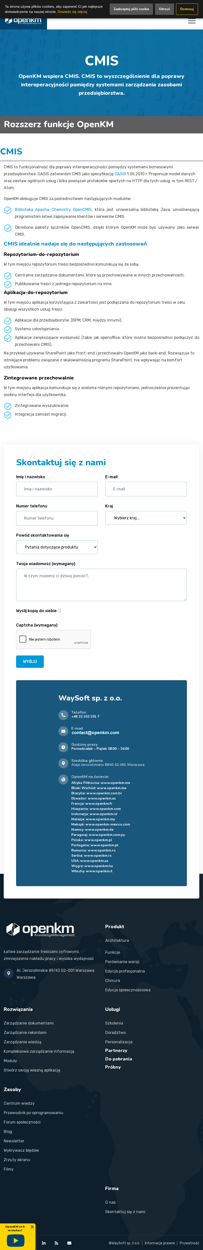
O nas (110, 1202)
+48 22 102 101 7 (85, 716)
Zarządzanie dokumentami (29, 1023)
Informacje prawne (160, 1243)
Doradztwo (115, 1032)
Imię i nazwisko (30, 477)
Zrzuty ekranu (17, 1159)
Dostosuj (187, 9)
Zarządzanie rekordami (25, 1032)
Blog (8, 1131)
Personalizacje (118, 1042)
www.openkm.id (103, 814)
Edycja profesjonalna (125, 971)
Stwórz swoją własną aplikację (32, 1070)
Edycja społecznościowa (128, 990)
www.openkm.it (99, 871)
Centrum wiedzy (19, 1103)
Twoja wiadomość (45, 563)
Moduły (10, 1060)
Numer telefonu (31, 506)
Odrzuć (164, 9)
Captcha (36, 625)
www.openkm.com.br (104, 793)
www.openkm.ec (102, 798)
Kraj (109, 506)
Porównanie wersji (122, 961)
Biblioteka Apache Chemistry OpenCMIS (53, 209)
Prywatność (189, 1243)
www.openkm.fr (98, 803)
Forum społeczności (22, 1122)
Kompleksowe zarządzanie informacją (39, 1051)
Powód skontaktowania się (42, 535)
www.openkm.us (94, 860)
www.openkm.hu (98, 866)
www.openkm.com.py (107, 834)
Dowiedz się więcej (72, 12)
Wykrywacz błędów (21, 1150)
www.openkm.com (105, 808)
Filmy (9, 1169)
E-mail (111, 477)
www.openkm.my (100, 819)
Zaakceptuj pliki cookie (131, 9)
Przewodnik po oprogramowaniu (33, 1112)
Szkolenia (114, 1023)
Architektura (117, 940)
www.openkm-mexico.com (107, 824)
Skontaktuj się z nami (125, 1211)
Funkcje (112, 952)
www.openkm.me (115, 782)
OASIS (120, 174)
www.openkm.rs (97, 855)
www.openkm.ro (102, 850)
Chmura (112, 980)
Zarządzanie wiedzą (22, 1042)
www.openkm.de (99, 829)
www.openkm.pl (98, 840)
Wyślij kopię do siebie (36, 610)
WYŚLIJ (30, 661)
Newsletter (14, 1141)
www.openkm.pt (104, 845)
